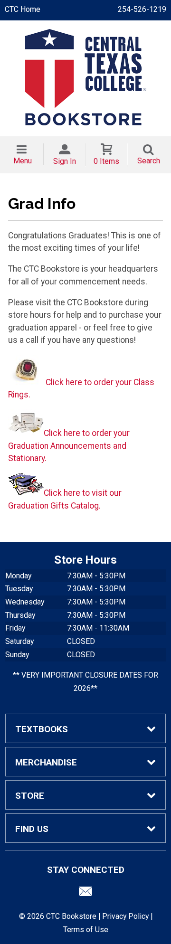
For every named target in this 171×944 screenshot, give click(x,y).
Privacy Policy (125, 916)
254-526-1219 (142, 9)
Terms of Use (85, 929)
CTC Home (22, 9)
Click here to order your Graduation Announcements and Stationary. (69, 445)
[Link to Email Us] (85, 893)
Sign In (64, 161)
